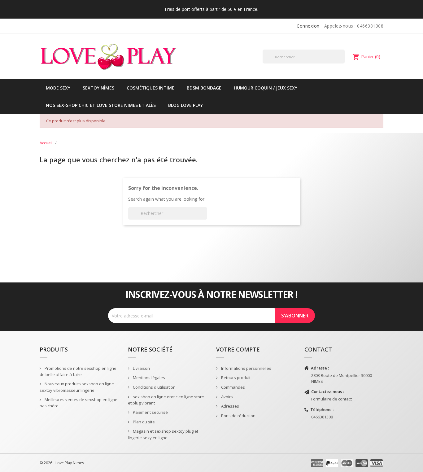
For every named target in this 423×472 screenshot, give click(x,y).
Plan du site (143, 422)
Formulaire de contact (331, 399)
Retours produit (235, 377)
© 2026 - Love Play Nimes (62, 462)
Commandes (232, 387)
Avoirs (226, 397)
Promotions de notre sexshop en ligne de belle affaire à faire (78, 371)
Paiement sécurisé (150, 412)
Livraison (141, 368)
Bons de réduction (237, 415)
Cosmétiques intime (150, 88)
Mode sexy (58, 88)
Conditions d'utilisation (154, 387)
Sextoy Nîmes (98, 88)
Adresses (229, 406)
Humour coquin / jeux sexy (265, 88)
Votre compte (238, 349)
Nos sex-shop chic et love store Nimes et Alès (101, 105)
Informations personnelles (245, 368)
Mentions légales (148, 377)
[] (205, 219)
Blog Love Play (185, 105)
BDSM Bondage (204, 88)
